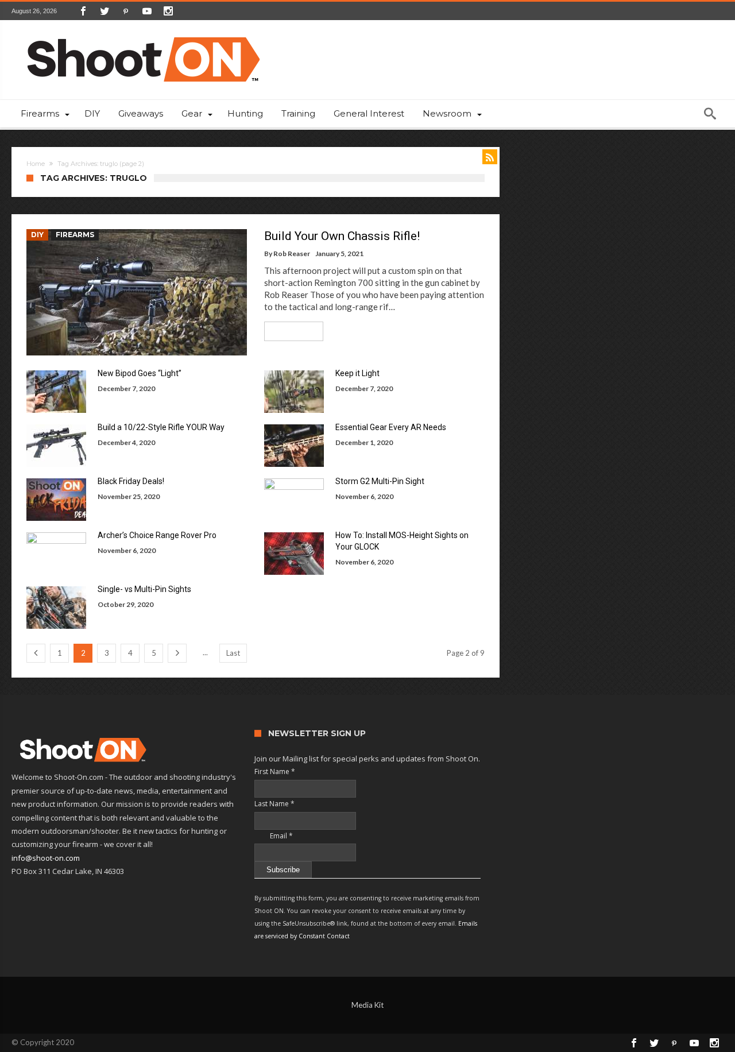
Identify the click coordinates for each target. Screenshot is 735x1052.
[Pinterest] (126, 11)
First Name (274, 771)
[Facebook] (83, 11)
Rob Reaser (291, 253)
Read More (289, 331)
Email (273, 836)
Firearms (75, 234)
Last (233, 653)
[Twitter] (104, 11)
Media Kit (367, 1005)
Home (35, 164)
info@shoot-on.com (45, 858)
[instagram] (168, 11)
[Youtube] (147, 11)
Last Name (274, 804)
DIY (37, 234)
